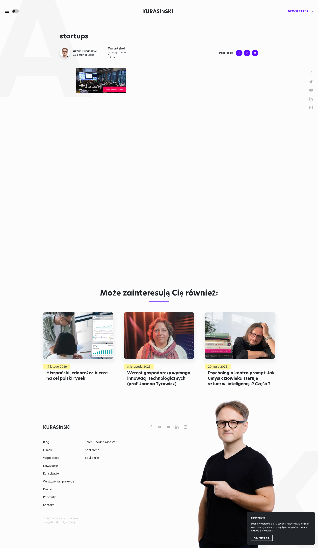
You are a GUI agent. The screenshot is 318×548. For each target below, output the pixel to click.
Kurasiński (157, 11)
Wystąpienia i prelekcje (58, 481)
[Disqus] (159, 235)
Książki (47, 489)
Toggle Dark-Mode (15, 11)
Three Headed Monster (100, 442)
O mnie (48, 450)
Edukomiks (92, 458)
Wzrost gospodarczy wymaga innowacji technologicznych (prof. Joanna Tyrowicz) (158, 378)
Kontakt (48, 505)
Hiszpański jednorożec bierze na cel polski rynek (77, 375)
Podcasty (49, 497)
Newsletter (50, 466)
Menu (7, 11)
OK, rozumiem (261, 537)
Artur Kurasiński (85, 51)
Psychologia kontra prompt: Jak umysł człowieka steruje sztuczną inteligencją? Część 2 (241, 378)
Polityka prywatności (262, 530)
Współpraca (51, 458)
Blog (46, 442)
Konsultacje (51, 474)
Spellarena (92, 450)
